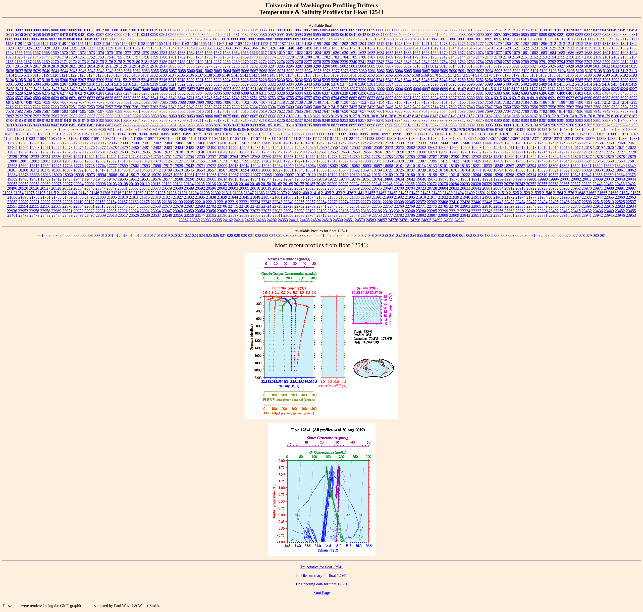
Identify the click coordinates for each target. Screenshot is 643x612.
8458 (82, 125)
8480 (163, 125)
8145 (434, 116)
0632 (326, 34)
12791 (465, 156)
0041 (290, 30)
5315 (118, 84)
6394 (534, 93)
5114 (10, 75)
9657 (282, 129)
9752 (391, 129)
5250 (462, 80)
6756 (299, 98)
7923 (19, 116)
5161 (353, 75)
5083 (390, 71)
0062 (398, 30)
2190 (199, 62)
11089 (73, 138)
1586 (208, 52)
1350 (200, 48)
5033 (615, 66)
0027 (190, 30)
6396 (543, 93)
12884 (56, 161)
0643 (371, 34)
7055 (37, 102)
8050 (173, 116)
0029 (208, 30)
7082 (137, 102)
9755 (409, 129)
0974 (333, 39)
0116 (470, 30)
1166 (212, 43)
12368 (502, 138)
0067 (444, 30)
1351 (209, 48)
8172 (552, 116)
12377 (590, 138)
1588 (227, 52)
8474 (136, 125)
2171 (64, 62)
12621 (620, 147)
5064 (227, 71)
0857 (152, 39)
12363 (447, 138)
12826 (576, 156)
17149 (189, 161)
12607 (465, 147)
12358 (402, 138)
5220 (190, 80)
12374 (568, 138)
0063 (407, 30)
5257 (507, 80)
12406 (178, 143)
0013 (109, 30)
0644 (380, 34)
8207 (163, 120)
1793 (416, 57)
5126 (108, 75)
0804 (516, 34)
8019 (128, 116)
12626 (45, 152)
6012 (263, 89)
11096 (138, 138)
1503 (381, 48)
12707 (488, 152)
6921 (552, 98)
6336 (317, 93)
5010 (416, 66)
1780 (308, 57)
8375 (480, 120)
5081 (372, 71)
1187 (282, 43)
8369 (453, 120)
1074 (378, 39)
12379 (612, 138)
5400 (507, 84)
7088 (182, 102)
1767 (227, 57)
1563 (633, 48)
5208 (91, 80)
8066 (209, 116)
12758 (222, 156)
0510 (127, 34)
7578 (10, 111)
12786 (421, 156)
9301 (56, 129)
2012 (444, 57)
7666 (407, 111)
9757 (418, 129)
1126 (626, 39)
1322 (633, 43)
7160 (435, 102)
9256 (552, 125)
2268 (227, 62)
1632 (362, 52)
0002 (19, 30)
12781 (366, 156)
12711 (520, 152)
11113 (306, 138)
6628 (46, 98)
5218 (181, 80)
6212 (552, 89)
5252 (480, 80)
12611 (509, 147)
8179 (606, 116)
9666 (318, 129)
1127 (635, 39)
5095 (498, 71)
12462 (12, 147)
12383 (23, 143)
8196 (73, 120)
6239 (28, 93)
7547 (489, 107)
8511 (281, 125)
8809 (317, 125)
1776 (272, 57)
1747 (46, 57)
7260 (127, 107)
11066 (612, 134)
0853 (116, 39)
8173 (561, 116)
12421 (333, 143)
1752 (91, 57)
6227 (633, 89)
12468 (34, 147)
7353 (208, 107)
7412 (326, 107)
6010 (245, 89)
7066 (55, 102)
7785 (534, 111)
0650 (425, 34)
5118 (36, 75)
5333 (281, 84)
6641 (154, 98)
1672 (462, 52)
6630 (64, 98)
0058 (362, 30)
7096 (227, 102)
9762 (454, 129)
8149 (452, 116)
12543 (300, 147)
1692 (615, 52)
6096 (417, 89)
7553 (525, 107)
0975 (342, 39)
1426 (272, 48)
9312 (120, 129)
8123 (326, 116)
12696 (443, 152)
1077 (406, 39)
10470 (87, 134)
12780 (355, 156)
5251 (471, 80)
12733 (34, 156)
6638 (127, 98)
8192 (46, 120)
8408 (633, 120)
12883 (45, 161)
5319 (154, 84)
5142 (244, 75)
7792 (543, 111)
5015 (461, 66)
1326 (28, 48)
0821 (561, 34)
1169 (238, 43)
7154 (380, 102)
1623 (308, 52)
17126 (167, 161)
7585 (28, 111)
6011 (254, 89)
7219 (19, 107)
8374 (471, 120)
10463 (65, 134)
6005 (227, 89)
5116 (28, 75)
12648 (289, 152)
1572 (82, 52)
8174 (570, 116)
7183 (516, 102)
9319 (156, 129)
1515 (462, 48)
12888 (89, 161)
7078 (100, 102)
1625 (326, 52)
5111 (615, 71)
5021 (516, 66)
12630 (90, 152)
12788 (443, 156)
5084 (399, 71)
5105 (571, 71)
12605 (443, 147)
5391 (444, 84)
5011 (425, 66)
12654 (355, 152)
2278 (317, 62)
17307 (310, 161)
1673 (471, 52)
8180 (615, 116)
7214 (624, 102)
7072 (73, 102)
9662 (309, 129)
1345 (154, 48)
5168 (416, 75)
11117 (317, 138)
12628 (68, 152)
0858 (161, 39)
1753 (100, 57)
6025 (336, 89)
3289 (317, 66)
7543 (471, 107)
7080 (119, 102)
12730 (23, 156)
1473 (353, 48)
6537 (19, 98)
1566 (28, 52)
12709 (510, 152)
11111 (286, 138)
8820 (326, 125)
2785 (489, 62)
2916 (154, 66)
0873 (180, 39)
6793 (326, 98)
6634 (100, 98)
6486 (624, 93)
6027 (354, 89)
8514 (290, 125)
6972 (633, 98)
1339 (109, 48)
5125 (99, 75)
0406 (525, 30)
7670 (425, 111)
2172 (73, 62)
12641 (211, 152)
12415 (266, 143)
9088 (453, 125)
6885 (444, 98)
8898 (371, 125)
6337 (326, 93)
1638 (407, 52)
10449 (631, 129)
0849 (89, 39)
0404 (507, 30)
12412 (244, 143)
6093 (390, 89)
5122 (72, 75)
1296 (543, 43)
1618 (272, 52)
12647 (278, 152)
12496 (233, 147)
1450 (308, 48)
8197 (82, 120)
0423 (597, 30)
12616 (565, 147)
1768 (236, 57)
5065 (236, 71)
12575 (399, 147)
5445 (119, 89)
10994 (352, 134)
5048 (100, 71)
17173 (222, 161)
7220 (28, 107)
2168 (37, 62)
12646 (266, 152)
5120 (54, 75)
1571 (73, 52)
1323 (10, 48)
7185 (534, 102)
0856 (143, 39)
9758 (427, 129)
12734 (45, 156)
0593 (299, 34)
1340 (118, 48)
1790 (398, 57)
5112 (624, 71)
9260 (570, 125)
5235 (326, 80)
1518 (489, 48)
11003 (418, 134)
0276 (489, 30)
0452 (615, 30)
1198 (308, 43)
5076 (327, 71)
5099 (516, 71)
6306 (218, 93)
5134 (172, 75)
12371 (535, 138)
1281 (516, 43)
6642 (163, 98)
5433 (83, 89)
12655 (366, 152)
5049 (109, 71)
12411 (233, 143)
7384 (254, 107)
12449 (498, 143)
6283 (118, 93)
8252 (335, 120)
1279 (498, 43)
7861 (633, 111)
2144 (462, 57)
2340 (353, 62)
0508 (109, 34)
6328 (281, 93)
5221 (199, 80)
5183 (552, 75)
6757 (308, 98)
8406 (624, 120)
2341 (362, 62)
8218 (263, 120)
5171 (443, 75)
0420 (570, 30)
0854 (125, 39)
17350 (388, 161)
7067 (64, 102)
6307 (227, 93)
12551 (344, 147)
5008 (398, 66)
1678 (507, 52)
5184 (561, 75)
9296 (38, 129)
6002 (218, 89)
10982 (230, 134)
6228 (10, 93)
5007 (389, 66)
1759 (154, 57)
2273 (272, 62)
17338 (366, 161)
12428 (377, 143)
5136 (190, 75)
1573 (91, 52)
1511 (426, 48)
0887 (270, 39)
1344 (145, 48)
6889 (471, 98)
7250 (64, 107)
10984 (252, 134)
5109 (607, 71)
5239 (362, 80)
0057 (353, 30)
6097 (426, 89)
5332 (272, 84)
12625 (34, 152)
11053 (526, 134)
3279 (227, 66)
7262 (145, 107)
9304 (84, 129)
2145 (471, 57)
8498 (245, 125)
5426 (65, 89)
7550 (507, 107)
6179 (543, 89)
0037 (272, 30)
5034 (624, 66)
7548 (498, 107)
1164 (194, 43)
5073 (299, 71)
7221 (37, 107)
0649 (416, 34)
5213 (136, 80)
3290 (326, 66)
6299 (154, 93)
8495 (227, 125)
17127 (178, 161)
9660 (300, 129)
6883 (425, 98)
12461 (631, 143)
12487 (200, 147)
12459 (609, 143)
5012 (434, 66)
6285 (136, 93)
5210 (109, 80)
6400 (561, 93)
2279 (326, 62)
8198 (91, 120)
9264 (579, 125)
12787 (432, 156)
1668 (425, 52)
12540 (266, 147)
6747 (217, 98)
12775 (310, 156)
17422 (454, 161)
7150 (344, 102)
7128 (290, 102)
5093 (480, 71)
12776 (321, 156)
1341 (127, 48)
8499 (254, 125)
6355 (398, 93)
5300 (633, 80)
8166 (525, 116)
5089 (444, 71)
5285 (579, 80)
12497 (244, 147)
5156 (307, 75)
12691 (432, 152)
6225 (615, 89)
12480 (134, 147)
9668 (328, 129)
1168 (229, 43)
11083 (30, 138)
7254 (100, 107)
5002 (344, 66)
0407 (534, 30)
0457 (28, 34)
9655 (273, 129)
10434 (542, 129)
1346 (163, 48)
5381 (371, 84)
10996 (374, 134)
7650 (344, 111)
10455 (9, 134)
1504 (390, 48)
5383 (380, 84)
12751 (167, 156)
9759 (436, 129)
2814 (10, 66)
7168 (489, 102)
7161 (444, 102)
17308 (321, 161)
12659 (410, 152)
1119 (565, 39)
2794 (561, 62)
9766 (490, 129)
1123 (600, 39)
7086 (173, 102)
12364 (458, 138)
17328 (355, 161)
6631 (73, 98)
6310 (254, 93)
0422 (588, 30)
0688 (462, 34)
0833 (17, 39)
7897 (10, 116)
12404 (167, 143)
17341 (377, 161)
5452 (182, 89)
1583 (181, 52)
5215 (154, 80)
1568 (46, 52)
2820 (64, 66)
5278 (516, 80)
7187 (552, 102)
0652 (444, 34)
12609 (488, 147)
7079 (109, 102)
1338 (100, 48)
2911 (109, 66)
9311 (111, 129)
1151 (80, 43)
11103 (213, 138)
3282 (254, 66)
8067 (218, 116)
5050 (119, 71)
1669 (435, 52)
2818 (46, 66)
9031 (444, 125)
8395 (597, 120)
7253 (91, 107)
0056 (344, 30)
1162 (176, 43)
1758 (145, 57)
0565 (172, 34)
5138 (208, 75)
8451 (73, 125)
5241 (380, 80)
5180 (524, 75)
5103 (553, 71)
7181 (498, 102)
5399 (498, 84)
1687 (579, 52)
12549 (322, 147)
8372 (462, 120)
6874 (380, 98)
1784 (344, 57)
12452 (531, 143)
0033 (245, 30)
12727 (620, 152)
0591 (281, 34)
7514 (435, 107)
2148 (498, 57)
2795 (570, 62)
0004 (37, 30)
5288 (597, 80)
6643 (173, 98)
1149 (62, 43)
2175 (100, 62)
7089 (191, 102)
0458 (37, 34)
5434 (92, 89)
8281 (389, 120)
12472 (56, 147)
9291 (11, 129)
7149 (335, 102)
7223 (55, 107)
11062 (580, 134)
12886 (78, 161)
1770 (254, 57)
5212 (127, 80)
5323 (190, 84)
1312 (552, 43)
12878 (620, 156)
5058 (182, 71)
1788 (380, 57)
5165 (389, 75)
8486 (209, 125)
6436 (588, 93)
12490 (211, 147)
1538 (615, 48)
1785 (353, 57)
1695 (10, 57)
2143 (453, 57)
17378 (399, 161)
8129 (362, 116)
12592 (410, 147)
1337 (91, 48)
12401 (145, 143)
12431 (410, 143)
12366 (480, 138)
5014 (452, 66)
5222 (208, 80)
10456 (20, 134)
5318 (145, 84)
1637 (398, 52)
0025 (181, 30)
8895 (353, 125)
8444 (46, 125)
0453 (624, 30)
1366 (254, 48)
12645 (255, 152)
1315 (579, 43)
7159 (425, 102)
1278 (489, 43)
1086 (433, 39)
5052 (137, 71)
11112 (296, 138)
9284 (624, 125)
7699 (489, 111)
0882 (252, 39)
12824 (554, 156)
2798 (597, 62)
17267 (288, 161)
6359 (435, 93)
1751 (82, 57)
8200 (109, 120)
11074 (634, 134)
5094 (489, 71)
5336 (299, 84)
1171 (255, 43)
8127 (353, 116)
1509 (408, 48)
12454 (554, 143)
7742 (516, 111)
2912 (118, 66)
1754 (109, 57)
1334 (64, 48)
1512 (435, 48)
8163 (498, 116)
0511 (136, 34)
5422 (28, 89)
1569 (55, 52)
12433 (421, 143)
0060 (380, 30)
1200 (326, 43)
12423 (344, 143)
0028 (199, 30)
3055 (190, 66)
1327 (37, 48)
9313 (129, 129)
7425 (353, 107)
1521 (516, 48)
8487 (218, 125)
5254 (489, 80)
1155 (115, 43)
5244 (407, 80)
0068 (453, 30)
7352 (199, 107)
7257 (109, 107)
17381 (410, 161)
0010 (82, 30)
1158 (141, 43)
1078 (415, 39)
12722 (576, 152)
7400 (290, 107)
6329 (290, 93)
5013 (443, 66)
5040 (46, 71)
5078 (345, 71)
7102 (245, 102)
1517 (480, 48)
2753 (435, 62)
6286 (145, 93)
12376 (579, 138)
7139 (308, 102)
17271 (299, 161)
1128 (9, 43)
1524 (543, 48)
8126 (344, 116)
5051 (128, 71)
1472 (344, 48)
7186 (543, 102)
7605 (163, 111)
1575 (109, 52)
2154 (552, 57)
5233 (308, 80)
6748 (227, 98)
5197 (37, 80)
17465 (509, 161)
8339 (435, 120)
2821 (73, 66)
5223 (217, 80)
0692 (498, 34)
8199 (100, 120)
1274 (453, 43)
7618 (254, 111)
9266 (597, 125)
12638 (178, 152)
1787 (371, 57)
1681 (525, 52)
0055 (335, 30)
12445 (454, 143)
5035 (633, 66)
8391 (561, 120)
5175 (479, 75)
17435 (487, 161)
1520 (507, 48)
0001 (10, 30)
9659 (291, 129)
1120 (574, 39)
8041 (164, 116)
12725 (609, 152)
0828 (606, 34)
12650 (311, 152)
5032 (606, 66)
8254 (353, 120)
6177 (533, 89)
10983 (241, 134)
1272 (435, 43)
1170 (247, 43)
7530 (453, 107)
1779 (299, 57)
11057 (558, 134)
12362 (436, 138)
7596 (91, 111)
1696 (19, 57)
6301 (173, 93)
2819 (55, 66)
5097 (507, 71)
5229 (272, 80)
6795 (344, 98)
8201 (118, 120)
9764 (472, 129)
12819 (498, 156)
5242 (389, 80)
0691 (489, 34)
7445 (380, 107)
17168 (211, 161)
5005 (371, 66)
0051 (299, 30)
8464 (100, 125)
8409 (10, 125)
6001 (209, 89)
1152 (88, 43)
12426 (366, 143)
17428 (465, 161)
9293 (20, 129)
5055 (155, 71)
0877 (216, 39)
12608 (476, 147)
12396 (112, 143)
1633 (371, 52)
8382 (516, 120)
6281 (100, 93)
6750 (245, 98)
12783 (388, 156)
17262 (266, 161)
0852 (107, 39)
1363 (227, 48)
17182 (233, 161)
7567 (588, 107)
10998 (396, 134)
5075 (317, 71)
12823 (543, 156)
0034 (254, 30)
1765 (208, 57)
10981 (219, 134)
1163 (185, 43)
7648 (335, 111)
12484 (178, 147)
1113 (514, 39)
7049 (28, 102)
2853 (82, 66)
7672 (435, 111)
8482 (182, 125)
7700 (498, 111)
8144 (425, 116)
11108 (266, 138)
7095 (218, 102)
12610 (499, 147)
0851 (98, 39)
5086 (417, 71)
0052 (308, 30)
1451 (317, 48)
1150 (71, 43)
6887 (453, 98)
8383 (525, 120)
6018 (272, 89)
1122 (591, 39)
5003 (353, 66)
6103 (471, 89)
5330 (254, 84)
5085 (408, 71)
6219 (570, 89)
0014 (118, 30)
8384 (534, 120)
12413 (255, 143)
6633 (91, 98)
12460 (620, 143)
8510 (272, 125)
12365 (469, 138)
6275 (46, 93)
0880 (234, 39)
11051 (515, 134)
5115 (19, 75)
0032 (236, 30)
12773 (288, 156)
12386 (56, 143)
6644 (182, 98)
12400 (134, 143)
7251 (73, 107)
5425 (55, 89)
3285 (281, 66)
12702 (476, 152)
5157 (316, 75)
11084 (41, 138)
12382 (12, 143)
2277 (308, 62)
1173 (273, 43)
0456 (19, 34)
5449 (155, 89)
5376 (335, 84)
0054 (326, 30)
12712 (531, 152)
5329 (245, 84)
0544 (145, 34)
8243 (308, 120)
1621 (290, 52)
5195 (19, 80)
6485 (615, 93)
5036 (10, 71)
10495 (164, 134)
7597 (100, 111)
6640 (145, 98)
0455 (10, 34)
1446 (281, 48)
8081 (236, 116)
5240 (371, 80)
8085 (254, 116)
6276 (55, 93)
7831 (570, 111)
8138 (389, 116)
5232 (299, 80)
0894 (306, 39)
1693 (624, 52)
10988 (297, 134)
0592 (290, 34)
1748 (55, 57)
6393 (525, 93)
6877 (389, 98)
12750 (156, 156)
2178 (118, 62)
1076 (397, 39)
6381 (480, 93)
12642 (222, 152)
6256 (37, 93)
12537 (255, 147)
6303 (191, 93)
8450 (64, 125)
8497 (236, 125)
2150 (516, 57)
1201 (335, 43)
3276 (199, 66)
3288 (308, 66)
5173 (461, 75)
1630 (344, 52)
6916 (507, 98)
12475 (79, 147)
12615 (554, 147)
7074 (82, 102)
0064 (416, 30)
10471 (98, 134)
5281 (543, 80)
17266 (277, 161)
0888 (279, 39)
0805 (525, 34)
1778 (290, 57)
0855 (134, 39)
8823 (335, 125)
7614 (236, 111)
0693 (507, 34)
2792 (552, 62)
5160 (344, 75)
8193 (55, 120)
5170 (434, 75)
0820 (552, 34)
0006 (55, 30)
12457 (587, 143)
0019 (154, 30)
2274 (281, 62)
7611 (208, 111)
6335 (308, 93)
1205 (371, 43)
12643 (233, 152)
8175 (579, 116)
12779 (344, 156)
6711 (190, 98)
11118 (327, 138)
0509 (118, 34)
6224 (606, 89)
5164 (380, 75)
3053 (172, 66)
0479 (73, 34)
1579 (145, 52)
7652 (353, 111)
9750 (382, 129)
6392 (516, 93)
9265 (588, 125)
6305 (209, 93)
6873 (371, 98)
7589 (55, 111)
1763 (190, 57)
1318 (606, 43)
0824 (588, 34)
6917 (516, 98)
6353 (380, 93)
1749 (64, 57)
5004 (362, 66)
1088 (451, 39)
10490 (142, 134)
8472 (127, 125)
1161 (168, 43)
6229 (19, 93)
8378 (489, 120)
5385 (398, 84)
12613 (531, 147)
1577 (127, 52)
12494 (222, 147)
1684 (552, 52)
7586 (37, 111)
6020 (290, 89)
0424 (606, 30)
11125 (359, 138)
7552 (516, 107)
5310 (91, 84)
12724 (598, 152)
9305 (93, 129)
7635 (299, 111)
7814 (561, 111)
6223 (597, 89)
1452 (326, 48)
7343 (172, 107)
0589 (272, 34)
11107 (255, 138)
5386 (407, 84)
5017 (479, 66)
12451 (520, 143)
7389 (263, 107)
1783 (335, 57)
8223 (272, 120)
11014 (461, 134)
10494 (153, 134)
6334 (299, 93)
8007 (100, 116)
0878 (225, 39)
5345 (317, 84)
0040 (281, 30)
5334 (290, 84)
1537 (606, 48)
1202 (344, 43)
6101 (453, 89)
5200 (64, 80)
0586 (263, 34)
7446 (389, 107)
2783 (471, 62)
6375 (471, 93)
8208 (173, 120)
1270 (416, 43)
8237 (299, 120)
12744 (100, 156)
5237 (344, 80)
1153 (97, 43)
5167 (407, 75)
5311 (100, 84)
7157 (407, 102)
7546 (480, 107)
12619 (598, 147)
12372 (546, 138)
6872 (362, 98)
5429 (74, 89)
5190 (606, 75)
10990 (319, 134)
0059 (371, 30)
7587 (46, 111)
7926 (28, 116)
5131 (145, 75)
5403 (534, 84)
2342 (371, 62)
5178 (506, 75)
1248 (398, 43)
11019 (493, 134)
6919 (534, 98)
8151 (461, 116)
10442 (598, 129)
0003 (28, 30)
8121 (317, 116)
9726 (345, 129)
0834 (26, 39)
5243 (398, 80)
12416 (277, 143)
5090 (453, 71)
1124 (609, 39)
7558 (552, 107)
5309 (82, 84)
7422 (344, 107)
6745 (199, 98)
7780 (525, 111)
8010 (119, 116)
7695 (471, 111)
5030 (588, 66)
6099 (444, 89)
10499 (186, 134)
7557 (543, 107)
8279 (380, 120)
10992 (341, 134)
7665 (398, 111)
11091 (95, 138)
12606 (454, 147)
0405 (516, 30)
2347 (416, 62)
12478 (112, 147)
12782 (377, 156)
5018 (489, 66)
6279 (82, 93)
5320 (163, 84)
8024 (137, 116)
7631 (290, 111)
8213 (217, 120)
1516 (471, 48)
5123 (81, 75)
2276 (299, 62)
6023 (317, 89)
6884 (435, 98)
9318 (147, 129)
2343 (380, 62)
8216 (245, 120)
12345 (380, 138)
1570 (64, 52)
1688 (588, 52)
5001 (335, 66)
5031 (597, 66)
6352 (371, 93)
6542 (28, 98)
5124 (90, 75)
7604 (154, 111)
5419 (633, 84)
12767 (244, 156)
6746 (208, 98)
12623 (12, 152)
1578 (136, 52)
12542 (289, 147)
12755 (200, 156)
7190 (579, 102)
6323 (272, 93)
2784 (480, 62)
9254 (543, 125)
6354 (389, 93)
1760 (163, 57)
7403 (299, 107)
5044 (64, 71)
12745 (111, 156)
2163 (624, 57)
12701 (465, 152)
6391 (507, 93)
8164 (507, 116)
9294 (29, 129)
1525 (552, 48)
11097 (149, 138)
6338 (335, 93)
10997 (385, 134)
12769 (266, 156)
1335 (73, 48)
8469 (118, 125)
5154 (289, 75)
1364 (236, 48)
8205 (145, 120)
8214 (227, 120)
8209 (182, 120)
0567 (190, 34)
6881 (407, 98)
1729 (28, 57)
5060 (191, 71)
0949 (315, 39)
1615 (245, 52)
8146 (443, 116)
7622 (281, 111)
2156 (570, 57)
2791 (543, 62)
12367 (491, 138)
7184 (525, 102)
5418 (624, 84)
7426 (362, 107)
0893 (297, 39)
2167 (28, 62)
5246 (425, 80)
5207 (82, 80)
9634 (210, 129)
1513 (444, 48)
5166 (398, 75)
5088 (435, 71)
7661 (380, 111)
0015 (127, 30)
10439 (586, 129)
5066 (245, 71)
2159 (597, 57)
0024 (172, 30)
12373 (557, 138)
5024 (534, 66)
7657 (362, 111)
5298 (615, 80)
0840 (71, 39)
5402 (525, 84)
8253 (344, 120)
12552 (355, 147)
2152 (534, 57)
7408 (317, 107)
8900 (389, 125)
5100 (525, 71)
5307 (64, 84)
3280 (236, 66)
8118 (308, 116)
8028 (146, 116)
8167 (534, 116)
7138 (299, 102)
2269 (236, 62)
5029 (579, 66)
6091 (372, 89)
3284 (272, 66)
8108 (290, 116)
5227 (254, 80)
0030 (217, 30)
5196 (28, 80)
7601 (136, 111)
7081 (128, 102)
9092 (471, 125)
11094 (127, 138)
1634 (380, 52)
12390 (79, 143)
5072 (290, 71)
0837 (53, 39)
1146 (36, 43)
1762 (181, 57)
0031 (227, 30)
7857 (624, 111)
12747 (123, 156)
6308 (236, 93)
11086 (63, 138)
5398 (489, 84)
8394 (588, 120)
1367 (263, 48)
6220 (579, 89)
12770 (277, 156)
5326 (217, 84)
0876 (207, 39)
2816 (28, 66)
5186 (570, 75)
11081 (19, 138)
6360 (444, 93)
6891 (480, 98)
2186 (163, 62)
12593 (421, 147)
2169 (46, 62)
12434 (432, 143)
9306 (102, 129)
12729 (12, 156)
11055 (547, 134)
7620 (272, 111)
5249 (453, 80)
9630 (183, 129)
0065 (425, 30)
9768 (499, 129)
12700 (454, 152)
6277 (64, 93)
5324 (199, 84)
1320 (615, 43)
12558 (366, 147)
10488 (131, 134)
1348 (182, 48)
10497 (175, 134)
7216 (10, 107)
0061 (389, 30)
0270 (479, 30)
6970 (624, 98)
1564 (10, 52)
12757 (211, 156)
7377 (217, 107)
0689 (471, 34)
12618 (587, 147)
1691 (606, 52)
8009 (109, 116)
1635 (389, 52)
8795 (308, 125)
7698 (480, 111)
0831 (633, 34)
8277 (371, 120)
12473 (68, 147)
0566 (181, 34)
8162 (489, 116)
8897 (362, 125)
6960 (588, 98)
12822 (531, 156)
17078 (156, 161)
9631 (192, 129)
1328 (46, 48)
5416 (606, 84)
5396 (471, 84)
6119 (506, 89)
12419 (310, 143)
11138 (369, 138)
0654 (453, 34)
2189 (190, 62)
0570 (217, 34)
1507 (399, 48)
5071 (281, 71)
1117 (548, 39)
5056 (164, 71)
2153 (543, 57)
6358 (425, 93)
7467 (407, 107)
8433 (19, 125)
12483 (167, 147)
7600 (127, 111)
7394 (272, 107)
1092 (487, 39)
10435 (553, 129)
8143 (416, 116)
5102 (544, 71)
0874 (189, 39)
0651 (435, 34)
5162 (362, 75)
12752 (178, 156)
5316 (127, 84)
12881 (23, 161)
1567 (37, 52)
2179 (127, 62)
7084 (155, 102)
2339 (344, 62)
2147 (489, 57)
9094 (480, 125)
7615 (245, 111)
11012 (450, 134)
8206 (154, 120)
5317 (136, 84)
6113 (480, 89)
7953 (37, 116)
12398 (123, 143)
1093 (496, 39)
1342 (136, 48)
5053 (146, 71)
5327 (227, 84)
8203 (127, 120)
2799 (606, 62)
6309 (245, 93)
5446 (128, 89)
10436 (564, 129)
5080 (363, 71)
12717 (565, 152)
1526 (561, 48)
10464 (76, 134)
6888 (462, 98)
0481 (82, 34)
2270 (245, 62)
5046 (82, 71)
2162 (615, 57)
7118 (281, 102)
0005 (46, 30)
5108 (598, 71)
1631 (353, 52)
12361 (424, 138)
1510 (417, 48)
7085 (164, 102)
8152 (470, 116)
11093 (117, 138)
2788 (516, 62)
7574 (624, 107)
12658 (399, 152)
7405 (308, 107)
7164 (453, 102)
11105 (234, 138)
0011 (91, 30)
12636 (156, 152)
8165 (516, 116)
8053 (191, 116)
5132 (154, 75)
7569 (606, 107)
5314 (109, 84)
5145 (271, 75)
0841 (80, 39)
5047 (91, 71)
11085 (52, 138)
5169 (425, 75)
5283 (561, 80)
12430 (399, 143)
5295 (606, 80)
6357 (416, 93)
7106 (254, 102)
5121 (63, 75)
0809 (543, 34)
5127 (118, 75)
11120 (338, 138)
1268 (407, 43)
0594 (308, 34)
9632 (201, 129)
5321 (172, 84)
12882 (34, 161)
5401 (516, 84)
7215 (633, 102)
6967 (606, 98)
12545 (311, 147)
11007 (429, 134)
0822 (570, 34)
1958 (435, 57)
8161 (479, 116)
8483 (191, 125)
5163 (371, 75)
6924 (579, 98)
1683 (543, 52)
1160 (159, 43)
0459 (46, 34)
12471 (45, 147)
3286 (290, 66)
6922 (561, 98)
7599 (118, 111)
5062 (209, 71)
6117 (498, 89)
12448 (487, 143)
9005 (398, 125)
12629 (79, 152)
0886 (261, 39)
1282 (525, 43)
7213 (615, 102)
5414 (588, 84)
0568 (199, 34)
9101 (516, 125)
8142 (407, 116)
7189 (570, 102)
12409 (211, 143)
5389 (425, 84)
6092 (381, 89)
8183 (633, 116)
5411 (561, 84)
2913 (127, 66)
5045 (73, 71)
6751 (254, 98)
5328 (236, 84)
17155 (200, 161)
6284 (127, 93)
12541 (278, 147)
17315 (333, 161)
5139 (217, 75)
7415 (335, 107)
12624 (23, 152)
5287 (588, 80)
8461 (91, 125)
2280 (335, 62)
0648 (407, 34)
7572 (615, 107)
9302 (66, 129)
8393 (579, 120)
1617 (263, 52)
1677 (498, 52)
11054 (537, 134)
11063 (591, 134)
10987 (286, 134)
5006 (380, 66)
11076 (9, 138)
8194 (64, 120)
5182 (543, 75)
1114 (522, 39)
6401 (570, 93)
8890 (344, 125)
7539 (462, 107)
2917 (163, 66)
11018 (483, 134)
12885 (67, 161)
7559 (561, 107)
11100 (181, 138)
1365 (245, 48)
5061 (200, 71)
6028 (363, 89)
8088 (272, 116)
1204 (362, 43)
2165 (10, 62)
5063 (218, 71)
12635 (145, 152)
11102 (202, 138)
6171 (524, 89)
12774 (299, 156)
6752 (263, 98)
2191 (208, 62)
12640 (200, 152)
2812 (624, 62)
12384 (34, 143)
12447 (476, 143)
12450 (509, 143)
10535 (197, 134)
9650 (255, 129)
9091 (462, 125)
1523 (534, 48)
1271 (425, 43)
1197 (299, 43)
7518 (444, 107)
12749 (145, 156)
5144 (262, 75)
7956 (46, 116)
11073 (623, 134)
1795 (425, 57)
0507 (100, 34)
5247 (435, 80)
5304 (37, 84)
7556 (534, 107)
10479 (109, 134)
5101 (534, 71)
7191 (588, 102)
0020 (163, 30)
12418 (299, 143)
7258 (118, 107)
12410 (222, 143)
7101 (236, 102)
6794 (335, 98)
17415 (443, 161)
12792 (476, 156)
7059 (46, 102)
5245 (416, 80)
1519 (498, 48)
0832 (8, 39)
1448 (290, 48)
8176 (588, 116)
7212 (606, 102)
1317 (597, 43)
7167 (480, 102)
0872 (171, 39)
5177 (497, 75)
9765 (481, 129)
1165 (203, 43)
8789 (299, 125)
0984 (351, 39)
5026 (552, 66)
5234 (317, 80)
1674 (480, 52)
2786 (498, 62)
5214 (145, 80)
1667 (416, 52)
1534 (579, 48)
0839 (62, 39)
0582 (245, 34)
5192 (624, 75)
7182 (507, 102)
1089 (460, 39)
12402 (156, 143)
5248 (444, 80)
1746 (37, 57)
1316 (588, 43)
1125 (618, 39)
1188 (291, 43)
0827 (597, 34)
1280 (507, 43)
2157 (579, 57)
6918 (525, 98)
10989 (308, 134)
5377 (344, 84)
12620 (609, 147)
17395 (432, 161)
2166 (19, 62)
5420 (10, 89)
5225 (236, 80)
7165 (462, 102)
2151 (525, 57)
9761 (445, 129)
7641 (308, 111)
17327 (344, 161)
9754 (400, 129)
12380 (623, 138)
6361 (453, 93)
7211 (597, 102)
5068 (263, 71)
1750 (73, 57)
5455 (200, 89)
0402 (498, 30)
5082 (381, 71)
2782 (462, 62)
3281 (245, 66)
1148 (53, 43)
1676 (489, 52)
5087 (426, 71)
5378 (353, 84)
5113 (633, 71)
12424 (355, 143)
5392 (453, 84)
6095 (408, 89)
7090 (200, 102)
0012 (100, 30)
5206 (73, 80)
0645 (389, 34)
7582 (19, 111)
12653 (344, 152)
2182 (154, 62)
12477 (101, 147)
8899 (380, 125)
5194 (10, 80)
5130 (136, 75)
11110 (276, 138)
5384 (389, 84)
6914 (489, 98)
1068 (369, 39)
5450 (164, 89)
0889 (288, 39)
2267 (217, 62)
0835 (35, 39)
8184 (10, 120)
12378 (601, 138)
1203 (353, 43)
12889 (100, 161)
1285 (534, 43)
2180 (136, 62)
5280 (534, 80)
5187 (579, 75)
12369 (513, 138)
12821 (520, 156)
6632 (82, 98)
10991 (330, 134)
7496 (425, 107)
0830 (624, 34)
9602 (174, 129)
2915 (145, 66)
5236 (335, 80)
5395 (462, 84)
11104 (223, 138)
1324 (19, 48)
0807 (534, 34)
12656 (377, 152)
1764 (199, 57)
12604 (432, 147)
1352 (218, 48)
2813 (633, 62)
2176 (109, 62)
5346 (326, 84)
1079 (424, 39)
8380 (498, 120)
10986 (275, 134)
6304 (200, 93)
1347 (173, 48)
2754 (444, 62)
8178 (597, 116)
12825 (565, 156)
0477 (55, 34)
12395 (101, 143)
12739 (67, 156)
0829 (615, 34)
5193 (633, 75)
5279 (525, 80)
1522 (525, 48)
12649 (300, 152)
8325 (425, 120)
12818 (487, 156)
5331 (263, 84)
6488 (633, 93)
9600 (165, 129)
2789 (525, 62)
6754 (281, 98)
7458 (398, 107)
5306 (55, 84)
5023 (525, 66)
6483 (597, 93)
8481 (173, 125)
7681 (453, 111)
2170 (55, 62)
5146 (280, 75)
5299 (624, 80)
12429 (388, 143)
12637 (167, 152)
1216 (389, 43)
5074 (308, 71)
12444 (443, 143)
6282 (109, 93)
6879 (398, 98)
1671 (453, 52)
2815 (19, 66)
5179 (515, 75)
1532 (570, 48)
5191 (615, 75)
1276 (471, 43)
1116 (539, 39)
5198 (46, 80)
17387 (421, 161)
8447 (55, 125)
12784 (399, 156)
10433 (531, 129)
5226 (245, 80)
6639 (136, 98)
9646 (246, 129)
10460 (42, 134)
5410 (552, 84)
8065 (200, 116)
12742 (89, 156)
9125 (525, 125)
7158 (416, 102)
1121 (582, 39)
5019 (498, 66)
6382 (489, 93)
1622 (299, 52)
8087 (263, 116)
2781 (453, 62)
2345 (398, 62)
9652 (264, 129)
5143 (253, 75)
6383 (498, 93)
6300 (163, 93)
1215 (380, 43)
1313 (561, 43)
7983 (73, 116)
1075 (388, 39)
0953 (324, 39)
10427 (509, 129)
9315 (138, 129)
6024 (327, 89)
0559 (154, 34)
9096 (498, 125)
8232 (290, 120)
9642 (228, 129)
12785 (410, 156)
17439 (498, 161)
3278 (217, 66)
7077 (91, 102)
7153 (371, 102)
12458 (598, 143)
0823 (579, 34)
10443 (609, 129)
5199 (55, 80)
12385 (45, 143)
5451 (173, 89)
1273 (444, 43)
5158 (326, 75)
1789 (389, 57)
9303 (75, 129)
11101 (192, 138)
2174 (91, 62)
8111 (299, 116)
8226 (281, 120)
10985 (263, 134)
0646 (398, 34)
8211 (199, 120)
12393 (90, 143)
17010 (123, 161)
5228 (263, 80)
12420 (321, 143)
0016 (136, 30)
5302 (19, 84)
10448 (620, 129)
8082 (245, 116)
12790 (454, 156)
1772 (263, 57)
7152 (362, 102)
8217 (254, 120)
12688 (421, 152)
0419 (561, 30)
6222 (588, 89)
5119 (45, 75)
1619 (281, 52)
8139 (398, 116)
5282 (552, 80)
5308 (73, 84)
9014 (407, 125)
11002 (407, 134)
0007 (64, 30)
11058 (569, 134)
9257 (561, 125)
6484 (606, 93)
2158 (588, 57)
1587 (217, 52)
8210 (191, 120)
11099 (171, 138)
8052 (182, 116)
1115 (531, 39)
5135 (181, 75)
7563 (570, 107)
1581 (163, 52)
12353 (391, 138)
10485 (120, 134)
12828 (598, 156)
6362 (462, 93)
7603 (145, 111)
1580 (154, 52)
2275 (290, 62)
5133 (163, 75)
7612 (217, 111)
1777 (281, 57)
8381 (507, 120)
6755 (290, 98)
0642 (362, 34)
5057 (173, 71)
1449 (299, 48)
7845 (597, 111)
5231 (290, 80)
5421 (19, 89)
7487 (416, 107)
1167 (220, 43)
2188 (181, 62)
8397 (606, 120)
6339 (344, 93)
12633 (123, 152)
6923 (570, 98)
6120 (515, 89)
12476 (90, 147)
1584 (190, 52)
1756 (127, 57)
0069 (462, 30)
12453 (543, 143)
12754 (189, 156)
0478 (64, 34)
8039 (155, 116)
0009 (73, 30)
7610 (200, 111)
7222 (46, 107)
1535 (588, 48)
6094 (399, 89)
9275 (615, 125)
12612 (520, 147)
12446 (465, 143)
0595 (317, 34)
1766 (217, 57)
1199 (317, 43)
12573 (388, 147)
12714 (543, 152)
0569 (208, 34)
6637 (118, 98)
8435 (28, 125)
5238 (353, 80)
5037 (19, 71)
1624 (317, 52)
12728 (631, 152)
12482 (156, 147)
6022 (308, 89)
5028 (570, 66)
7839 (588, 111)
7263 (154, 107)
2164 (633, 57)
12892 (111, 161)
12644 (244, 152)
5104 (562, 71)
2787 (507, 62)
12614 (543, 147)
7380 (236, 107)
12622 (631, 147)
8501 (263, 125)
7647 (326, 111)
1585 (199, 52)
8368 (444, 120)
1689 (597, 52)
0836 (44, 39)
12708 (499, 152)
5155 (298, 75)
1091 (478, 39)
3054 (181, 66)
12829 (609, 156)
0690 (480, 34)
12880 (12, 161)
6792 (317, 98)
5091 (462, 71)
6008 (236, 89)
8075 (227, 116)
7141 (326, 102)
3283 (263, 66)
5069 (272, 71)
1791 (407, 57)
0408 (543, 30)
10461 (53, 134)
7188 (561, 102)
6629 (55, 98)
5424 (46, 89)
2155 (561, 57)
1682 (534, 52)
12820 (509, 156)
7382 (245, 107)
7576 (633, 107)
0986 (360, 39)
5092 (471, 71)
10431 (520, 129)
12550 (333, 147)
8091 (281, 116)
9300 (47, 129)
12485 (189, 147)
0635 (335, 34)
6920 (543, 98)
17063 (134, 161)
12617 (576, 147)
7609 (191, 111)
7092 (209, 102)
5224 (227, 80)
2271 (254, 62)
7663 (389, 111)
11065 (601, 134)
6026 (345, 89)
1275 (462, 43)
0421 (579, 30)
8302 (416, 120)
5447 (137, 89)
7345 (181, 107)
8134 (380, 116)
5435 (101, 89)
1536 (597, 48)
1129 (18, 43)
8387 (543, 120)
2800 (615, 62)
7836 (579, 111)
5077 (336, 71)
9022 (435, 125)
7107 (263, 102)
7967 (55, 116)
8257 (362, 120)
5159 (335, 75)
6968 (615, 98)
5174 (470, 75)
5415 (597, 84)
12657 (388, 152)
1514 (453, 48)
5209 (100, 80)
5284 (570, 80)
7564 (579, 107)
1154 (106, 43)
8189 (37, 120)
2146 (480, 57)
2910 (100, 66)
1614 (236, 52)
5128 (127, 75)
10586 (208, 134)
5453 (191, 89)
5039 (37, 71)
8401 (615, 120)
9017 (416, 125)
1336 (82, 48)
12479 (123, 147)
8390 (552, 120)
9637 (219, 129)
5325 (208, 84)
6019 (281, 89)
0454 (633, 30)
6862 (353, 98)
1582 (172, 52)
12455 (565, 143)
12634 (134, 152)
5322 (181, 84)
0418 (552, 30)
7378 (227, 107)
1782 (326, 57)
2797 (588, 62)
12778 (333, 156)
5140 (226, 75)
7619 (263, 111)
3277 (208, 66)
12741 (78, 156)
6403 (579, 93)
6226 (624, 89)
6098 (435, 89)
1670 (444, 52)
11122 (348, 138)
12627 (56, 152)
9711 (336, 129)
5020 (507, 66)
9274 (606, 125)
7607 (182, 111)
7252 (82, 107)
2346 (407, 62)
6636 (109, 98)
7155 (389, 102)
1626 (335, 52)
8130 (371, 116)
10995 (363, 134)
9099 (507, 125)
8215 (236, 120)
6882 (416, 98)
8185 (19, 120)
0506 (91, 34)
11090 (84, 138)
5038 (28, 71)
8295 (407, 120)
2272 (263, 62)
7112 (272, 102)
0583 (254, 34)
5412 (570, 84)
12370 (524, 138)
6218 (561, 89)
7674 (444, 111)
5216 (163, 80)
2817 (37, 66)
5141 (235, 75)
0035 (263, 30)
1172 (264, 43)
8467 (109, 125)
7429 (371, 107)
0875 (198, 39)
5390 (435, 84)
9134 (534, 125)
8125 (335, 116)
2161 (606, 57)
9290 (633, 125)
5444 (110, 89)
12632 (112, 152)
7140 (317, 102)
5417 (615, 84)
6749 (236, 98)
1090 (469, 39)
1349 (191, 48)
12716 (554, 152)
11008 (439, 134)
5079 (354, 71)
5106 (580, 71)
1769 (245, 57)
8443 (37, 125)
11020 (504, 134)
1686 (570, 52)
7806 (552, 111)
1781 (317, 57)
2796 (579, 62)
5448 (146, 89)
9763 (463, 129)
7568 (597, 107)
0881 (243, 39)
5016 (470, 66)
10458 (31, 134)
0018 (145, 30)
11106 (244, 138)
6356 (407, 93)
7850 (615, 111)
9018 (425, 125)
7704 (507, 111)
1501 (362, 48)
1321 (624, 43)
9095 (489, 125)
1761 (172, 57)
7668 (416, 111)
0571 (227, 34)
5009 (407, 66)
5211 (118, 80)
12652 (333, 152)
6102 (462, 89)
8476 (145, 125)
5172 (452, 75)
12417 (288, 143)
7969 (64, 116)
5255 (498, 80)
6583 (37, 98)
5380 (362, 84)
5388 (416, 84)
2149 (507, 57)
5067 (254, 71)
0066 (435, 30)
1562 (624, 48)
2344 (389, 62)
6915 (498, 98)
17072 (145, 161)
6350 (362, 93)
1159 (150, 43)
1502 (371, 48)
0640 (344, 34)
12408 (200, 143)
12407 (189, 143)
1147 (44, 43)
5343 (308, 84)
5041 (55, 71)
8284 (398, 120)
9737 (354, 129)
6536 (10, 98)
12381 (634, 138)
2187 (172, 62)
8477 (154, 125)
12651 (322, 152)
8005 (91, 116)
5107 (589, 71)
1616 (254, 52)
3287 (299, 66)
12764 (233, 156)
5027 (561, 66)
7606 (173, 111)
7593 (64, 111)
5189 (597, 75)
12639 (189, 152)
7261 (136, 107)
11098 (160, 138)
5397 (480, 84)
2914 (136, 66)
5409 (543, 84)
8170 (543, 116)
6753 (272, 98)
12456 (576, 143)
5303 (28, 84)
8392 (570, 120)
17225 (255, 161)
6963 (597, 98)
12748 (134, 156)
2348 (425, 62)
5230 (281, 80)
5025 (543, 66)
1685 (561, 52)
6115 (489, 89)
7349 (190, 107)
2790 (534, 62)
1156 (124, 43)
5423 (37, 89)
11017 (472, 134)
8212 (208, 120)
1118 (556, 39)
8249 (326, 120)
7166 (471, 102)
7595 (82, 111)
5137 (199, 75)
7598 (109, 111)
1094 (505, 39)
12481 (145, 147)
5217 (172, 80)
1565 (19, 52)
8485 (200, 125)
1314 (570, 43)
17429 (476, 161)
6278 (73, 93)
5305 (46, 84)
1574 (100, 52)
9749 (372, 129)
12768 (255, 156)
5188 (588, 75)
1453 (335, 48)
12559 (377, 147)
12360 (413, 138)
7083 (146, 102)
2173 (82, 62)
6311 (263, 93)
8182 (624, 116)
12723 (587, 152)
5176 (488, 75)
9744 (363, 129)
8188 (28, 120)
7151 (353, 102)
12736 (56, 156)
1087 (442, 39)
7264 (163, 107)
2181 (145, 62)
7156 (398, 102)
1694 (633, 52)
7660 (371, 111)
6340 (353, 93)
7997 (82, 116)
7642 (317, 111)
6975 (10, 102)
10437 (575, 129)
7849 (606, 111)
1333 (55, 48)
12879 (631, 156)
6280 (91, 93)
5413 (579, 84)
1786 (362, 57)
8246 (317, 120)
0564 (163, 34)
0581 (236, 34)
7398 (281, 107)
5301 (10, 84)
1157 (132, 43)
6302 (182, 93)
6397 (552, 93)
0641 (353, 34)
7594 (73, 111)
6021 (299, 89)
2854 (91, 66)
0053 (317, 30)
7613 (227, 111)
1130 (27, 43)
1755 (118, 57)
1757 (136, 57)
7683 (462, 111)
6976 (19, 102)
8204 (136, 120)
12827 (587, 156)
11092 (106, 138)
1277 (480, 43)
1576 (118, 52)
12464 (23, 147)
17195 (244, 161)
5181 (533, 75)
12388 (68, 143)
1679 (516, 52)
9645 (237, 129)
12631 (101, 152)
